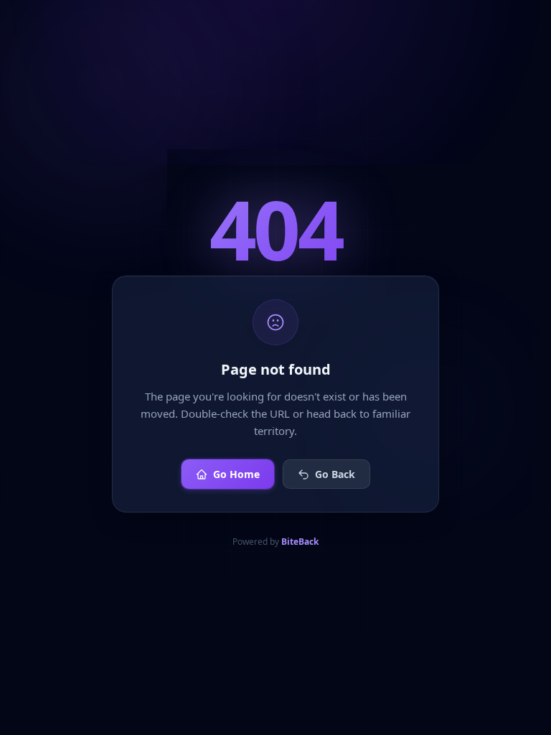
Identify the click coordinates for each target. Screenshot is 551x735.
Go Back (335, 474)
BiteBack (300, 541)
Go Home (236, 474)
